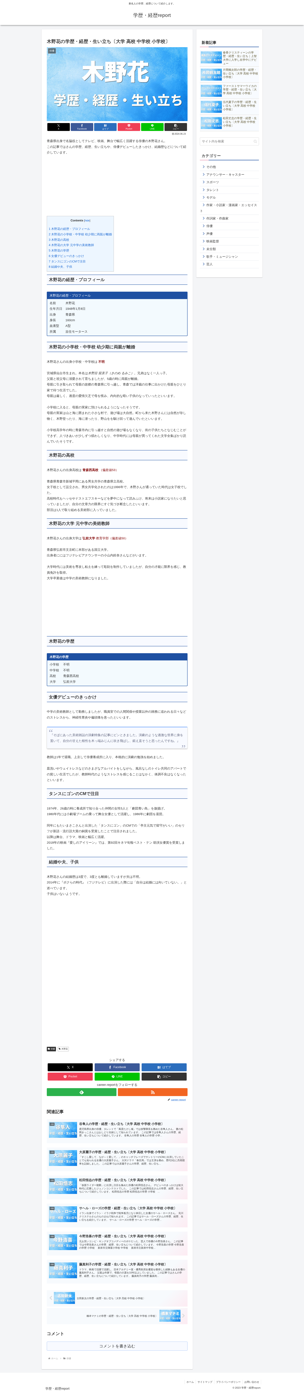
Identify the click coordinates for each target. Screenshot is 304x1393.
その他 (211, 167)
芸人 (209, 264)
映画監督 (212, 241)
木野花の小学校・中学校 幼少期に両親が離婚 (80, 234)
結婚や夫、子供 (60, 266)
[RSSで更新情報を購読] (153, 1092)
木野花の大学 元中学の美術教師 (71, 245)
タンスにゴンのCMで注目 (67, 261)
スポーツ (212, 182)
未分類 (211, 249)
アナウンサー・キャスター (225, 174)
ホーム (190, 1382)
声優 (209, 234)
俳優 (53, 1049)
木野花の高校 (59, 239)
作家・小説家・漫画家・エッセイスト (228, 207)
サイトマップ (205, 1382)
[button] (175, 127)
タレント (212, 190)
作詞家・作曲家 (217, 218)
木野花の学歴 (59, 250)
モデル (211, 197)
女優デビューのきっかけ (66, 256)
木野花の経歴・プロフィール (69, 229)
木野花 (64, 1049)
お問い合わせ (251, 1382)
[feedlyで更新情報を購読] (81, 1092)
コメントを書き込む (117, 1346)
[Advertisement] (117, 185)
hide (87, 220)
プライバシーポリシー (228, 1382)
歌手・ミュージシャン (222, 256)
